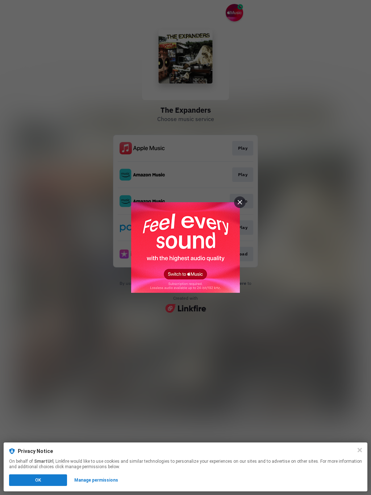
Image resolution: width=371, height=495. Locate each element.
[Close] (360, 450)
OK (38, 480)
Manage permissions (96, 480)
